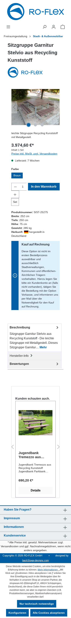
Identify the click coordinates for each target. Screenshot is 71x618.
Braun (17, 175)
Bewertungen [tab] (19, 363)
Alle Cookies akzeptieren (49, 612)
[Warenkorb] (62, 27)
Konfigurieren (17, 612)
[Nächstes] (57, 107)
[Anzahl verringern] (15, 187)
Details (36, 490)
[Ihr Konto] (53, 27)
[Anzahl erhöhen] (15, 194)
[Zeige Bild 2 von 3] (35, 124)
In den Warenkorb (43, 186)
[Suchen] (44, 27)
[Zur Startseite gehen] (35, 11)
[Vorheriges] (14, 107)
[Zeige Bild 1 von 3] (28, 124)
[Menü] (8, 27)
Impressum (12, 518)
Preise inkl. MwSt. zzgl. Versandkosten (34, 153)
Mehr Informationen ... (49, 569)
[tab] (35, 338)
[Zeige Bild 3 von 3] (42, 124)
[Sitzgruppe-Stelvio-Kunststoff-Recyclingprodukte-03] (35, 107)
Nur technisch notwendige (37, 603)
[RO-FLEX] (35, 72)
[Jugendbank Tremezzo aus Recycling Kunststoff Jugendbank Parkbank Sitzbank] (35, 422)
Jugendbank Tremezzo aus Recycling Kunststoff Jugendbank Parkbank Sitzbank (34, 455)
